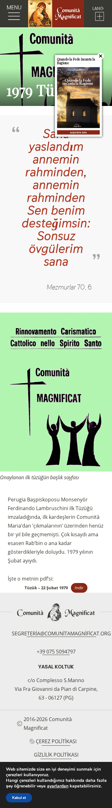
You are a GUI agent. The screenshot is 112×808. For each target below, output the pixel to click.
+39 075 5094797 (56, 651)
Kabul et (19, 797)
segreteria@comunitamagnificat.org (61, 633)
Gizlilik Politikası (56, 754)
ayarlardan (57, 786)
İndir (79, 587)
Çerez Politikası (56, 741)
